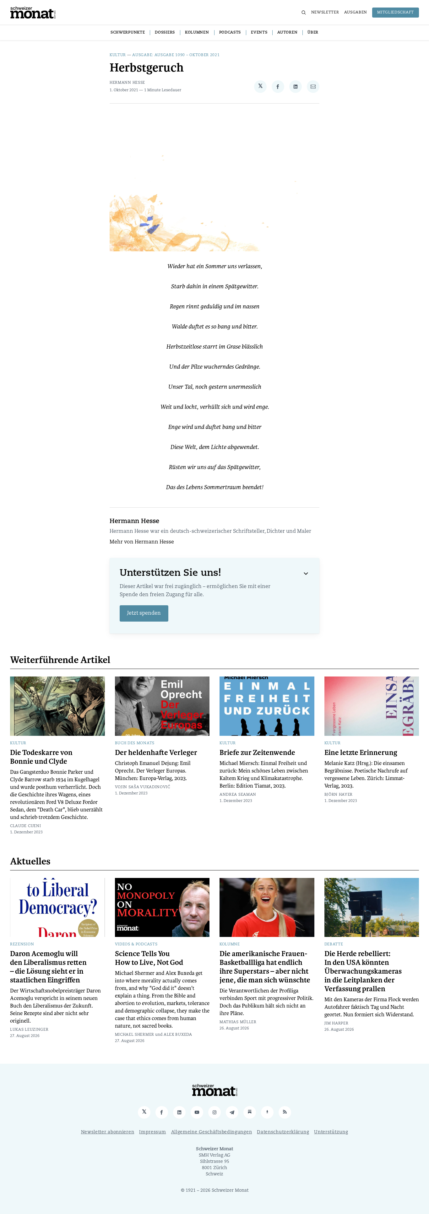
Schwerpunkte (128, 33)
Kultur (118, 55)
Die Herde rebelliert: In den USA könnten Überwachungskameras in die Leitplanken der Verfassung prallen (363, 971)
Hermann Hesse (127, 83)
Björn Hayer (338, 795)
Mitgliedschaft (395, 12)
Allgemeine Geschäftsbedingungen (211, 1132)
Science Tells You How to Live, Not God (149, 958)
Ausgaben (355, 12)
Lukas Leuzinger (29, 1030)
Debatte (333, 944)
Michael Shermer (135, 1035)
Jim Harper (336, 1023)
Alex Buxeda (178, 1035)
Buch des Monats (135, 743)
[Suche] (303, 12)
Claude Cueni (25, 826)
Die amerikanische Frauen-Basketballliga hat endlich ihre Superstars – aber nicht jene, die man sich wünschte (265, 967)
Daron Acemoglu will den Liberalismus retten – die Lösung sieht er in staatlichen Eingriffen (48, 967)
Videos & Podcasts (136, 944)
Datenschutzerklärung (283, 1132)
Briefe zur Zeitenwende (257, 752)
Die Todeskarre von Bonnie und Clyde (41, 757)
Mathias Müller (238, 1022)
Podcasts (230, 33)
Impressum (152, 1132)
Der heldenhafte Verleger (156, 752)
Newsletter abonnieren (107, 1132)
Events (259, 33)
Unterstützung (331, 1132)
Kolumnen (197, 33)
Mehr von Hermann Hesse (142, 542)
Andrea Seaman (238, 795)
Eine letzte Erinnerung (360, 752)
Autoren (287, 33)
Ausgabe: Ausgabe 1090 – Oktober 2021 (176, 55)
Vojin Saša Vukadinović (142, 787)
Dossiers (165, 33)
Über (312, 33)
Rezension (22, 944)
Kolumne (230, 944)
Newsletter (325, 12)
